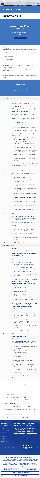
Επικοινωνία (4, 436)
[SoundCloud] (35, 448)
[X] (23, 448)
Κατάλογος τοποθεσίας (5, 441)
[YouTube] (32, 448)
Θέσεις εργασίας (5, 430)
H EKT (2, 428)
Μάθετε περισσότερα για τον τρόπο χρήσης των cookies (31, 469)
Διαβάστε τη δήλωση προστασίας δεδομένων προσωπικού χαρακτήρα (11, 469)
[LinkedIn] (26, 448)
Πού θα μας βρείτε (5, 438)
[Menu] (38, 3)
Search (34, 3)
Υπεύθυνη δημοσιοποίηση (20, 433)
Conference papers (20, 37)
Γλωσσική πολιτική (31, 438)
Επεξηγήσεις (4, 432)
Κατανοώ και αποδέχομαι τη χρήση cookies (21, 472)
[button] (38, 1)
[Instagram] (29, 448)
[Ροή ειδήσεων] (37, 448)
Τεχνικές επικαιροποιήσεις (20, 431)
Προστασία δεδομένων (32, 428)
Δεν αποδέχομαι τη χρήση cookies (21, 475)
